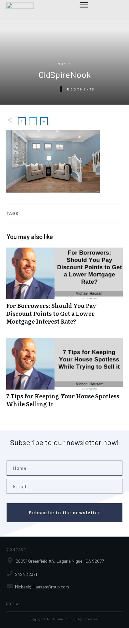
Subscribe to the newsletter (65, 512)
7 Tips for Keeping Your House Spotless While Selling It (64, 376)
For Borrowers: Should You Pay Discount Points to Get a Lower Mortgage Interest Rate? (64, 290)
